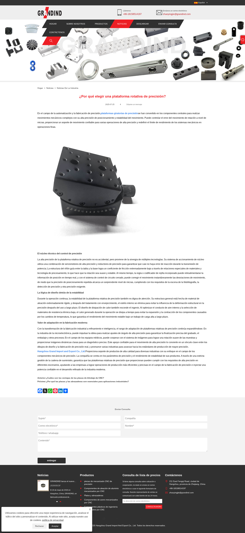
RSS (126, 519)
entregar (51, 460)
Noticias (122, 24)
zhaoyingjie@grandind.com (177, 14)
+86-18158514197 (132, 14)
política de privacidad (53, 520)
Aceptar (55, 526)
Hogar (53, 24)
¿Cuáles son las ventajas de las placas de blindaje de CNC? (75, 378)
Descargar (142, 24)
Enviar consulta (167, 24)
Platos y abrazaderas (93, 495)
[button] (57, 502)
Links (110, 519)
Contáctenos (57, 32)
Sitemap (118, 519)
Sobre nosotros (75, 24)
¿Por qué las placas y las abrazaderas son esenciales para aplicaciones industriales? (87, 381)
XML (132, 519)
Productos (101, 24)
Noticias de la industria (67, 88)
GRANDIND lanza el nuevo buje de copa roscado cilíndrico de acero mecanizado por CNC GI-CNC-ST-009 (64, 481)
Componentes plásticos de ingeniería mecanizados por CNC (101, 508)
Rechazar (39, 526)
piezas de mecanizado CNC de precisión (98, 482)
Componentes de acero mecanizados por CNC (101, 501)
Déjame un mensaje (134, 104)
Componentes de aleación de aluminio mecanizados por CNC (101, 489)
